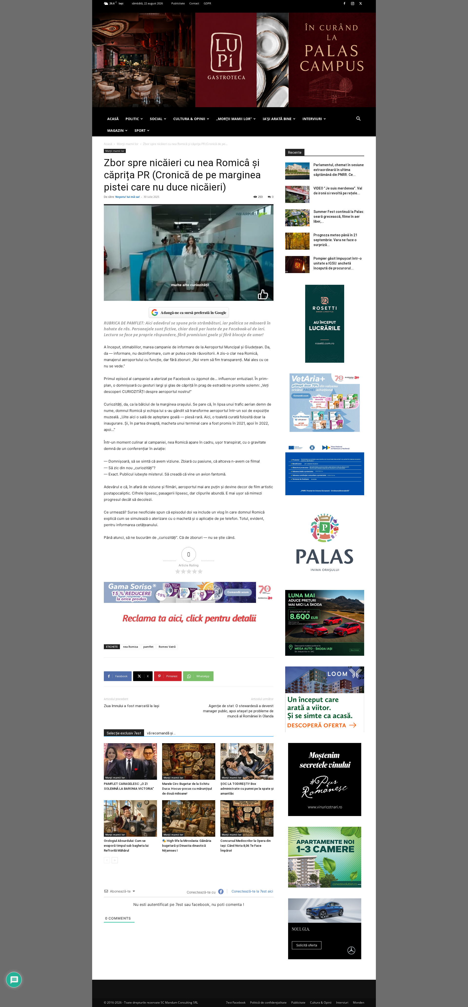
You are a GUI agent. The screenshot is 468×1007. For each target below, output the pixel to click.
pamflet (148, 646)
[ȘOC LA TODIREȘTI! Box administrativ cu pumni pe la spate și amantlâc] (246, 761)
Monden (358, 1002)
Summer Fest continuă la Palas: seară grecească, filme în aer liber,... (338, 216)
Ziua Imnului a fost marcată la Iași (131, 706)
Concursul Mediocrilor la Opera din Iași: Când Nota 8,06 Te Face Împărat (245, 845)
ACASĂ (113, 118)
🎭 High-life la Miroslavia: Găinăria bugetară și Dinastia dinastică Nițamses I (186, 845)
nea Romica (130, 646)
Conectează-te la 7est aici (252, 891)
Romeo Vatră (167, 646)
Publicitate (178, 3)
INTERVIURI (312, 118)
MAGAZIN (115, 130)
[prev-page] (107, 860)
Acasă (108, 144)
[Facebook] (344, 3)
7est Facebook (235, 1002)
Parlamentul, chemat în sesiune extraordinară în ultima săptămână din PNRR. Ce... (338, 170)
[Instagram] (352, 3)
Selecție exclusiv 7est (124, 733)
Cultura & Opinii (321, 1002)
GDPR (207, 3)
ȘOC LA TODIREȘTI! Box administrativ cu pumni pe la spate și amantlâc (246, 788)
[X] (360, 3)
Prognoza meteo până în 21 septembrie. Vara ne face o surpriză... (335, 240)
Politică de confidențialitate (268, 1002)
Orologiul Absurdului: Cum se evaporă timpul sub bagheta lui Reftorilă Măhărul (126, 845)
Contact (194, 3)
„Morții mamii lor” (234, 118)
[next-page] (115, 860)
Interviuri (342, 1002)
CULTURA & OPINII (189, 118)
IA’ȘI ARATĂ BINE (277, 118)
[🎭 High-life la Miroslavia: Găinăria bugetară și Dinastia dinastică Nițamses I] (188, 818)
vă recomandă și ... (161, 733)
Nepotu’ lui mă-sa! (127, 197)
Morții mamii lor (127, 144)
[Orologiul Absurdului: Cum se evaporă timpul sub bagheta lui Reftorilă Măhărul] (130, 818)
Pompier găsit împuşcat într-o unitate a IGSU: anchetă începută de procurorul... (337, 263)
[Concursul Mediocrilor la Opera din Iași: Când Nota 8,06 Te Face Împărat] (246, 818)
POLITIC (132, 118)
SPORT (140, 130)
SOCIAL (156, 118)
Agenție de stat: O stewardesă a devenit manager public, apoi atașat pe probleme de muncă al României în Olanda (238, 711)
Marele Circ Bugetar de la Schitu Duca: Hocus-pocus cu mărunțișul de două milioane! (187, 788)
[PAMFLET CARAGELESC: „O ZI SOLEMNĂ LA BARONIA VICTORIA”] (130, 761)
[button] (358, 119)
